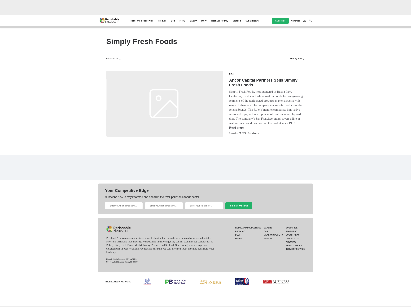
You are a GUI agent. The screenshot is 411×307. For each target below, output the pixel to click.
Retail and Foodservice (142, 21)
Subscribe (280, 21)
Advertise (295, 21)
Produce (162, 21)
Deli (173, 21)
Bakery (193, 21)
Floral (182, 21)
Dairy (203, 21)
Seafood (237, 21)
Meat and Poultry (219, 21)
